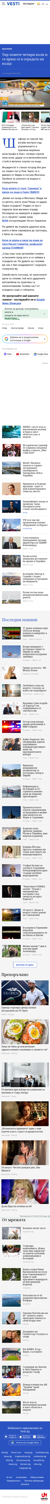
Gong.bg (28, 1452)
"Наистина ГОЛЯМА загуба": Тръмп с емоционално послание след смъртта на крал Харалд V (34, 893)
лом (41, 328)
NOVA (5, 220)
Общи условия (37, 1477)
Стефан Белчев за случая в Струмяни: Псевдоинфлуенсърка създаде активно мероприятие (35, 870)
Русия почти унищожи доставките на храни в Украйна (35, 559)
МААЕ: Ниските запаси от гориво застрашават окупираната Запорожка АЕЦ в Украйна (32, 469)
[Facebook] (25, 1488)
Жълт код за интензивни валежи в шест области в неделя (34, 1406)
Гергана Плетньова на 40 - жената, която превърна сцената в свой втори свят (35, 1317)
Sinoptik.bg (38, 1460)
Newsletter (24, 354)
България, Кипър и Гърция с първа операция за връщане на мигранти (35, 577)
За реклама (21, 1477)
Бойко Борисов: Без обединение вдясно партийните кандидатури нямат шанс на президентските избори (34, 747)
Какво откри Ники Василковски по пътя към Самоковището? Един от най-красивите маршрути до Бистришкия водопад (35, 1277)
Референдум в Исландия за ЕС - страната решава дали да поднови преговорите (32, 791)
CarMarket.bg (40, 1456)
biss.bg (25, 512)
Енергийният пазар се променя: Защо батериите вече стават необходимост (35, 505)
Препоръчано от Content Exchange (33, 1216)
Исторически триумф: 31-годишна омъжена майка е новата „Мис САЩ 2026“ (35, 449)
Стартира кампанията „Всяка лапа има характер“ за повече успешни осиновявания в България (34, 1252)
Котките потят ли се (34, 1228)
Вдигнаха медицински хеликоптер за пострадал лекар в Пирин (33, 770)
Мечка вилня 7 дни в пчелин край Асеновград (34, 949)
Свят (25, 639)
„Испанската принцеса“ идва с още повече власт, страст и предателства (22, 1130)
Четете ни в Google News (27, 1443)
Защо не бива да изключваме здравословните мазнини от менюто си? (24, 1048)
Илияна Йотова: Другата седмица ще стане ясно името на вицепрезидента (34, 850)
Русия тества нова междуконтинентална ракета (35, 595)
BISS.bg (9, 1460)
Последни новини (19, 620)
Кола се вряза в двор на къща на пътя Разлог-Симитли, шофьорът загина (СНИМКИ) (22, 244)
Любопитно (27, 694)
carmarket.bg (27, 528)
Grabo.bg (13, 1464)
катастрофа (18, 328)
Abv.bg (5, 1452)
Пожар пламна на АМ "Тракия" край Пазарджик (35, 1387)
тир (5, 328)
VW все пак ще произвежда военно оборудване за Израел (35, 522)
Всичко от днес (25, 965)
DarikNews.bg (42, 1452)
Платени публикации (33, 1481)
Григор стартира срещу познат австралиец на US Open (18, 1009)
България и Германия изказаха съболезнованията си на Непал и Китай (35, 931)
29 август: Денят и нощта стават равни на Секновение (34, 912)
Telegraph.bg (25, 1468)
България (7, 49)
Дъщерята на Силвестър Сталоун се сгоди (35, 1334)
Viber (9, 354)
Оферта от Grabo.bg (30, 674)
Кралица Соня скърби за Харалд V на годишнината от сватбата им (35, 707)
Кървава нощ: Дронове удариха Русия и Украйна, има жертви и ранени (35, 832)
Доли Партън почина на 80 (16, 1206)
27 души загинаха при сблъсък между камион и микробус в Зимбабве (35, 632)
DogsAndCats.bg (22, 1456)
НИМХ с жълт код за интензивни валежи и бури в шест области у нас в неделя (34, 431)
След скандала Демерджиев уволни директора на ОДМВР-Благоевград (35, 541)
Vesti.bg (13, 3)
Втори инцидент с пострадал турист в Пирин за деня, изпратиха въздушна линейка (35, 651)
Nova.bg (8, 1456)
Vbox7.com (16, 1452)
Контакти (25, 1484)
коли (31, 328)
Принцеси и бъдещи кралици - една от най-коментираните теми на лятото (34, 487)
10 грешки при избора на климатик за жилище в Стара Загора (23, 1091)
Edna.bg (38, 1464)
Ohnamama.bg (23, 1460)
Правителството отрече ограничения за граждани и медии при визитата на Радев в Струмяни (35, 812)
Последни (28, 3)
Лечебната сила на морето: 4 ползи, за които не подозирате (34, 688)
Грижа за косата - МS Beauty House (34, 669)
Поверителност (14, 1481)
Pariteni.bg (25, 1464)
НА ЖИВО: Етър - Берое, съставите (32, 1350)
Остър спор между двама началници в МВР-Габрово (34, 724)
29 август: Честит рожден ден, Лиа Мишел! (20, 1169)
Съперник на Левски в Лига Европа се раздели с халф (34, 1369)
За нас (9, 1477)
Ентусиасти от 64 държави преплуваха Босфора (35, 1298)
